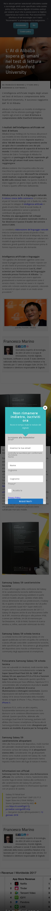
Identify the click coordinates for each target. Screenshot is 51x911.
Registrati (25, 501)
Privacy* (12, 484)
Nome (11, 457)
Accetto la (17, 490)
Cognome (12, 470)
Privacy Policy (14, 497)
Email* (11, 440)
